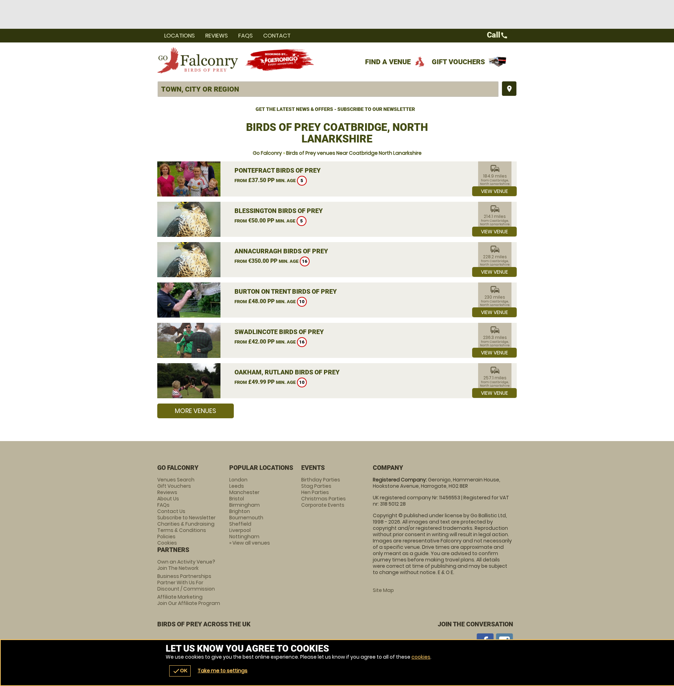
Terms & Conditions (181, 530)
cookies (420, 656)
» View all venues (249, 542)
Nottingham (244, 536)
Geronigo (280, 60)
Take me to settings (222, 670)
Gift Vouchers (458, 62)
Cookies (167, 542)
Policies (166, 536)
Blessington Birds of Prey (278, 210)
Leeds (236, 485)
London (238, 479)
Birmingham (244, 504)
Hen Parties (315, 492)
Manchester (244, 492)
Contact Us (171, 511)
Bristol (236, 498)
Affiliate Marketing (188, 600)
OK (179, 671)
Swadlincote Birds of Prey (279, 331)
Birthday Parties (320, 479)
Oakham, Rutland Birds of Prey (286, 372)
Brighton (239, 511)
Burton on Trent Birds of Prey (285, 291)
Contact (277, 35)
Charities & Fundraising (185, 523)
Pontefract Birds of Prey (277, 170)
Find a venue (388, 62)
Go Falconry (267, 152)
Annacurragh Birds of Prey (281, 251)
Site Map (383, 590)
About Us (168, 498)
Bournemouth (246, 517)
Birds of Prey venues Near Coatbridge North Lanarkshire (354, 152)
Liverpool (240, 530)
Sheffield (240, 523)
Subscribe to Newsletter (186, 517)
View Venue (494, 191)
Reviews (216, 35)
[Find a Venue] (328, 89)
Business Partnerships (186, 582)
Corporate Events (322, 504)
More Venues (195, 410)
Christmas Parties (323, 498)
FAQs (245, 35)
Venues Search (175, 479)
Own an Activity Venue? (186, 565)
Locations (179, 35)
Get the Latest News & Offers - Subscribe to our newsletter (335, 109)
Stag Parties (316, 485)
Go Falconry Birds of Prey (197, 60)
